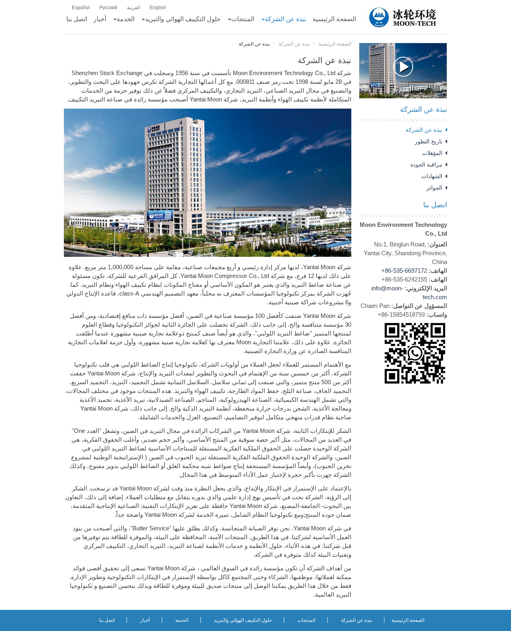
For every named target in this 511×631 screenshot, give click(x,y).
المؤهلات (432, 153)
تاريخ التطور (428, 141)
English (158, 7)
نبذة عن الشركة (294, 44)
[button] (283, 19)
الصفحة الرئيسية (335, 44)
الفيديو (403, 88)
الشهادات (431, 176)
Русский (108, 7)
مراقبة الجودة (426, 164)
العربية (133, 7)
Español (81, 7)
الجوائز (434, 188)
